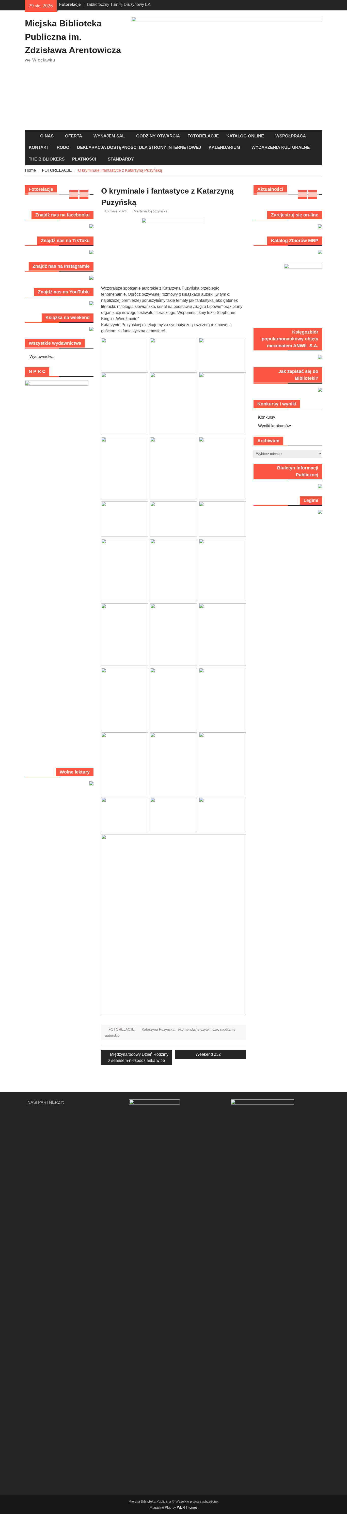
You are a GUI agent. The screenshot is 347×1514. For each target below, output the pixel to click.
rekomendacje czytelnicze (197, 1029)
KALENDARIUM (224, 147)
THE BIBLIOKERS (47, 159)
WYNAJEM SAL (109, 136)
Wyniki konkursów (274, 426)
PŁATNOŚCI (84, 159)
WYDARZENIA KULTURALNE (280, 147)
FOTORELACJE (203, 136)
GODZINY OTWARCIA (158, 136)
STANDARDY (121, 159)
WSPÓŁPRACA (290, 136)
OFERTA (73, 136)
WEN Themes (187, 1507)
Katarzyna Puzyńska (158, 1029)
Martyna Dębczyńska (150, 211)
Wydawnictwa (42, 356)
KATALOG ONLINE (245, 136)
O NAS (47, 136)
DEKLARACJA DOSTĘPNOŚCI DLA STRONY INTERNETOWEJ (139, 147)
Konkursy (266, 417)
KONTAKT (39, 147)
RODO (63, 147)
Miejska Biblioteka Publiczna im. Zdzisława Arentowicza (73, 36)
